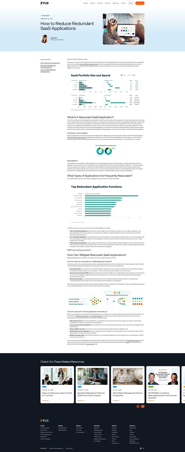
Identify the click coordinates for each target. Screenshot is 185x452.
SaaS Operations (62, 428)
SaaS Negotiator (62, 430)
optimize (127, 342)
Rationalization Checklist (133, 340)
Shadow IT (96, 428)
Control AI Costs (98, 434)
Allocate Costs (97, 436)
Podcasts (132, 432)
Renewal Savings (98, 430)
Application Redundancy (100, 439)
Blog (131, 430)
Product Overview (44, 428)
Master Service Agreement (56, 448)
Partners (114, 439)
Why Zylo (114, 430)
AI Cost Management (45, 434)
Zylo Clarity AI (43, 430)
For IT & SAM (79, 428)
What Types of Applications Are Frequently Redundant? (48, 66)
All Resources (133, 428)
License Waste (97, 432)
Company (114, 428)
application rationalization (83, 316)
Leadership (114, 432)
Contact (123, 3)
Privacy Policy (69, 448)
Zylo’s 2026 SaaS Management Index (76, 137)
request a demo (90, 344)
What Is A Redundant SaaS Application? (50, 63)
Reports (132, 434)
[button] (85, 3)
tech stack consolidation (96, 316)
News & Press (115, 436)
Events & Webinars (134, 439)
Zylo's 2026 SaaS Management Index (89, 64)
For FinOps (79, 430)
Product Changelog (45, 439)
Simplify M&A (97, 441)
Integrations (43, 436)
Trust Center (115, 443)
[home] (44, 3)
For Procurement (80, 432)
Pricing (113, 441)
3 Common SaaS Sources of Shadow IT (81, 250)
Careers (114, 434)
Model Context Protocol (46, 432)
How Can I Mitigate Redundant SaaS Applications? (48, 70)
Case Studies (133, 436)
